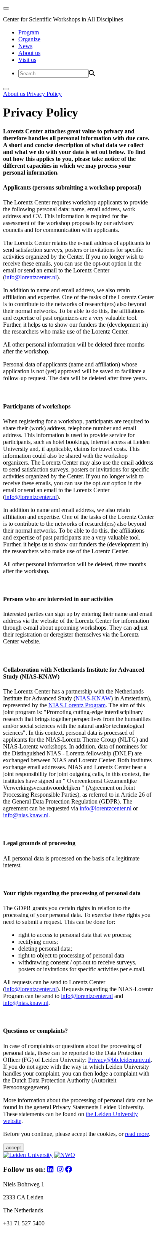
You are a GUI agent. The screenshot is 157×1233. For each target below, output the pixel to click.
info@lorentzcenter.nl (31, 277)
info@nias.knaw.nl (25, 815)
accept (13, 1147)
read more (137, 1134)
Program (28, 32)
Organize (29, 39)
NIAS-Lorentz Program (77, 705)
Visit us (27, 60)
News (25, 46)
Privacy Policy (44, 94)
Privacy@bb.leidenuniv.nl (119, 1059)
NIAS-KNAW (93, 698)
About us (29, 53)
